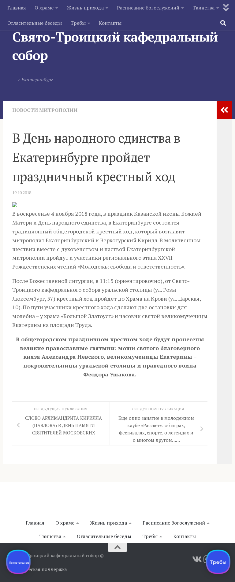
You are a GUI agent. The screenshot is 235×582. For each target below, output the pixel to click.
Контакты (110, 23)
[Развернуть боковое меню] (224, 110)
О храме (44, 7)
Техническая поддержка (39, 569)
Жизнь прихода (85, 7)
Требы (78, 23)
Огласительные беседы (34, 23)
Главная (16, 7)
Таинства (203, 7)
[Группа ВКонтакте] (196, 559)
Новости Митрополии (44, 110)
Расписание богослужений (148, 7)
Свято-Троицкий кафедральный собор (115, 46)
